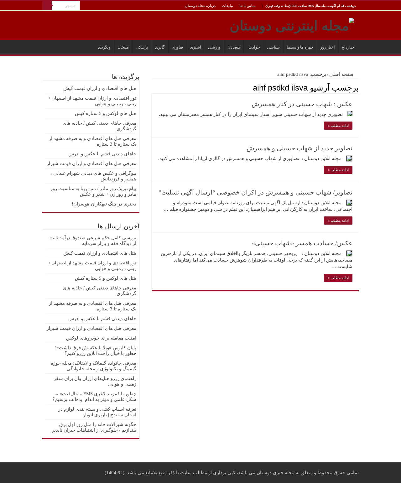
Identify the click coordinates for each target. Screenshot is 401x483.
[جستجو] (47, 5)
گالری (160, 47)
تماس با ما (247, 5)
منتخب (123, 47)
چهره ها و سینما (300, 47)
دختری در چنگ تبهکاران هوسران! (104, 203)
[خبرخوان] (153, 87)
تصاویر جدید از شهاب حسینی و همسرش (299, 148)
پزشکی (142, 47)
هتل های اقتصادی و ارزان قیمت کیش (99, 88)
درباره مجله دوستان (200, 5)
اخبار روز (327, 47)
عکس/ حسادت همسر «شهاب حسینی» (302, 243)
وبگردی (104, 47)
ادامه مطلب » (338, 125)
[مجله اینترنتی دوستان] (292, 24)
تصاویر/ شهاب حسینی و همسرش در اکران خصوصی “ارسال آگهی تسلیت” (255, 192)
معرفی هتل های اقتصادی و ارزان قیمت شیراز (91, 163)
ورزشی (214, 47)
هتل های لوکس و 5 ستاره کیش (105, 113)
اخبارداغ (349, 47)
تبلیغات (227, 5)
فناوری (177, 47)
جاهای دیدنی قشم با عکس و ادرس (102, 153)
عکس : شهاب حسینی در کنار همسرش (302, 104)
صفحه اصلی (342, 74)
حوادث (254, 47)
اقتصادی (234, 47)
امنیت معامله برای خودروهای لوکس (101, 337)
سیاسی (273, 47)
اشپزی (195, 47)
